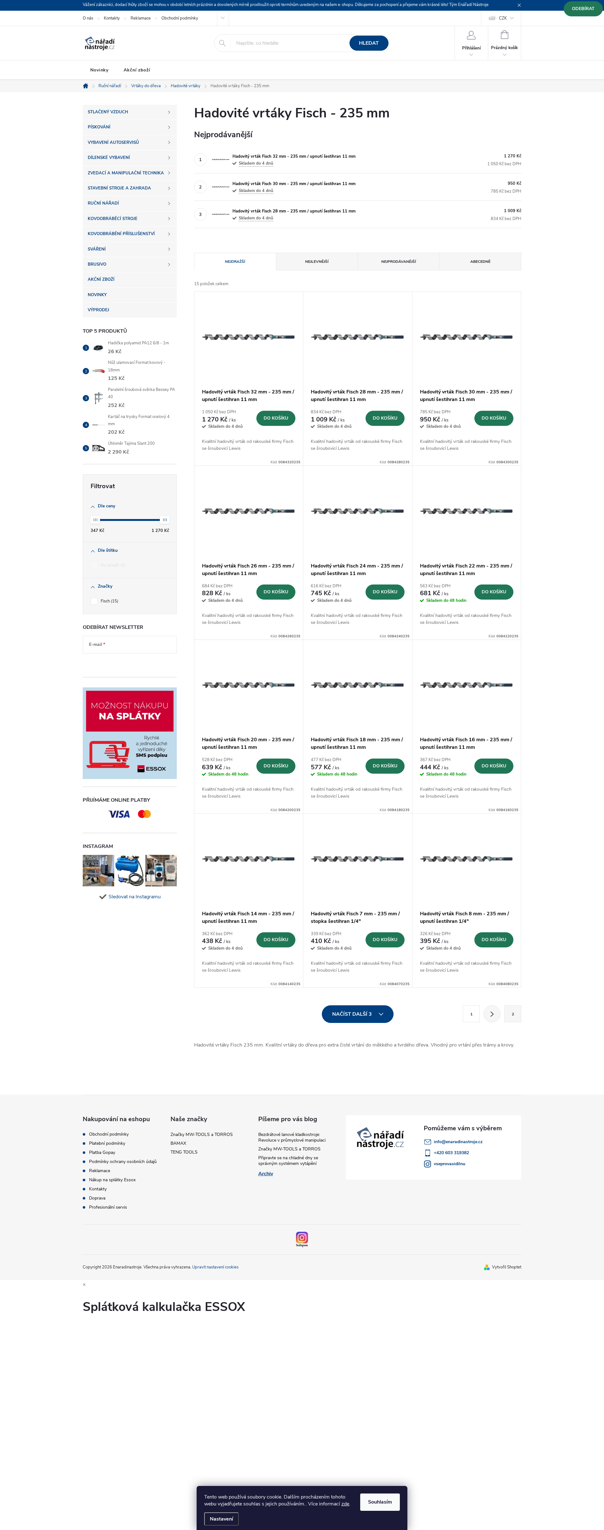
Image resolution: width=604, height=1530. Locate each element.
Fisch (109, 601)
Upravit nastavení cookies (215, 1267)
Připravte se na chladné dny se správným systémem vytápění (288, 1160)
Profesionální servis (108, 1207)
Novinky (99, 70)
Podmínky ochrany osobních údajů (123, 1161)
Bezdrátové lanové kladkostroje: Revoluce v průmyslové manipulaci (292, 1137)
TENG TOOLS (184, 1152)
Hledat (369, 43)
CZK (503, 18)
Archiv (265, 1173)
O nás (88, 18)
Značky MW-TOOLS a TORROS (202, 1135)
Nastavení (221, 1519)
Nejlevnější (316, 261)
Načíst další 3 (352, 1014)
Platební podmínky (107, 1143)
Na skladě (112, 565)
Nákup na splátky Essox (112, 1180)
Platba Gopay (102, 1152)
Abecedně (480, 261)
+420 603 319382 (451, 1153)
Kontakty (112, 18)
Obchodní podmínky (179, 18)
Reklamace (141, 18)
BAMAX (178, 1143)
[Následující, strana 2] (492, 1013)
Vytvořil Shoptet (506, 1267)
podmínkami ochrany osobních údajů (124, 663)
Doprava (97, 1198)
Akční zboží (137, 70)
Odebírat (583, 9)
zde (345, 1503)
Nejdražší (235, 261)
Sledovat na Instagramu (135, 896)
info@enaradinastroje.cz (458, 1142)
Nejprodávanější (398, 261)
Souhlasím (380, 1502)
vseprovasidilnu (449, 1164)
